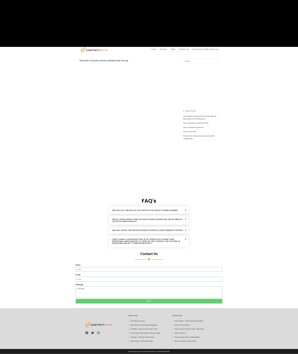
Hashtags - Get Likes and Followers (142, 337)
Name (78, 265)
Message (79, 284)
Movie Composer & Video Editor (185, 341)
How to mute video (189, 131)
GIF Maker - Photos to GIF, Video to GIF (143, 329)
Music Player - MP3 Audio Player (141, 341)
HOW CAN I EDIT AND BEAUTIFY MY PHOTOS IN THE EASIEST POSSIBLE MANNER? (145, 210)
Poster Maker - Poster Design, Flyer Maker (189, 321)
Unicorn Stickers (180, 333)
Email (78, 274)
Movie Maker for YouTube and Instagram (143, 325)
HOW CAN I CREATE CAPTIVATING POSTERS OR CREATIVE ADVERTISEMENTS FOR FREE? (147, 230)
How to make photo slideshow (193, 127)
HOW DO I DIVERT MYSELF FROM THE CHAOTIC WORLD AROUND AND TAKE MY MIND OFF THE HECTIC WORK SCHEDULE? (147, 220)
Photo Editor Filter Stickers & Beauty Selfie (145, 333)
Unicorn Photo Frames (182, 325)
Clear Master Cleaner (137, 321)
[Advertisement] (149, 23)
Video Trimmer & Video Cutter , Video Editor (190, 329)
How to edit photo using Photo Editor (196, 123)
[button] (149, 210)
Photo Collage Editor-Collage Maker (187, 337)
